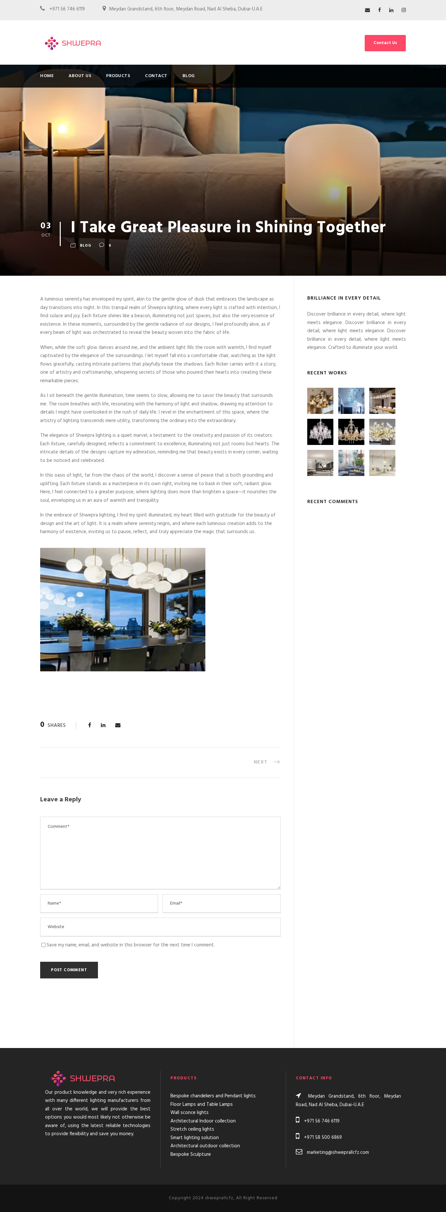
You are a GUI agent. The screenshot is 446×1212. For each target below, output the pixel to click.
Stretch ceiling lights (192, 1129)
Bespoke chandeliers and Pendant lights (213, 1096)
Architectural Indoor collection (203, 1121)
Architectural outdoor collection (205, 1146)
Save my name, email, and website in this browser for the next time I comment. (131, 945)
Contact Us (385, 43)
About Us (80, 76)
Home (47, 76)
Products (118, 76)
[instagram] (404, 10)
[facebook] (379, 10)
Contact (156, 76)
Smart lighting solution (194, 1138)
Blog (189, 76)
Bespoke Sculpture (190, 1154)
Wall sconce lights (189, 1113)
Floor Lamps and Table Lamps (201, 1104)
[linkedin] (391, 10)
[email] (367, 10)
